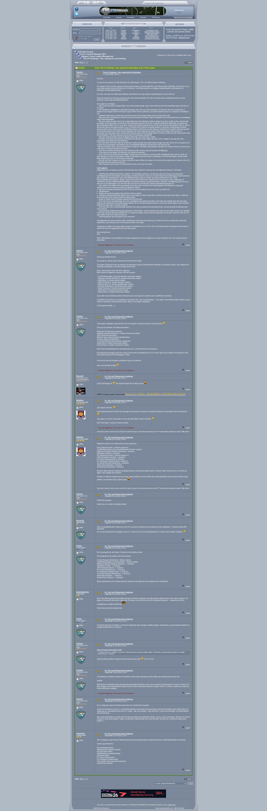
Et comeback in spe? (152, 30)
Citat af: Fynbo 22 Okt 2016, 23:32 (109, 650)
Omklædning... (136, 30)
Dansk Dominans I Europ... (152, 31)
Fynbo (79, 546)
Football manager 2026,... (152, 33)
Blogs (136, 31)
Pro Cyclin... (136, 38)
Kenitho (123, 31)
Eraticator (123, 33)
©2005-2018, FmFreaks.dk (101, 808)
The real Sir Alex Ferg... (152, 37)
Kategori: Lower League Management (97, 56)
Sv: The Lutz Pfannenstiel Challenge (119, 251)
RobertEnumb (184, 38)
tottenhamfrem (82, 592)
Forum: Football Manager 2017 (93, 54)
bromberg (123, 30)
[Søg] (173, 18)
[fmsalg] (133, 797)
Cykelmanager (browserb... (152, 38)
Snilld (123, 36)
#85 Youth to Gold (152, 34)
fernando (80, 521)
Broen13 (123, 34)
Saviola (79, 72)
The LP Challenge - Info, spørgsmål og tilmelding (104, 59)
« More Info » (171, 805)
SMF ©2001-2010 (179, 808)
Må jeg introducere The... (152, 36)
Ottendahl (123, 38)
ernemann (80, 733)
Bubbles (79, 400)
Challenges (136, 37)
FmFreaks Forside (85, 52)
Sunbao (79, 316)
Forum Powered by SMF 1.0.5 (164, 808)
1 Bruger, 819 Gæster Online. (179, 31)
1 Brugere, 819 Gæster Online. (154, 3)
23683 (191, 29)
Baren (136, 36)
